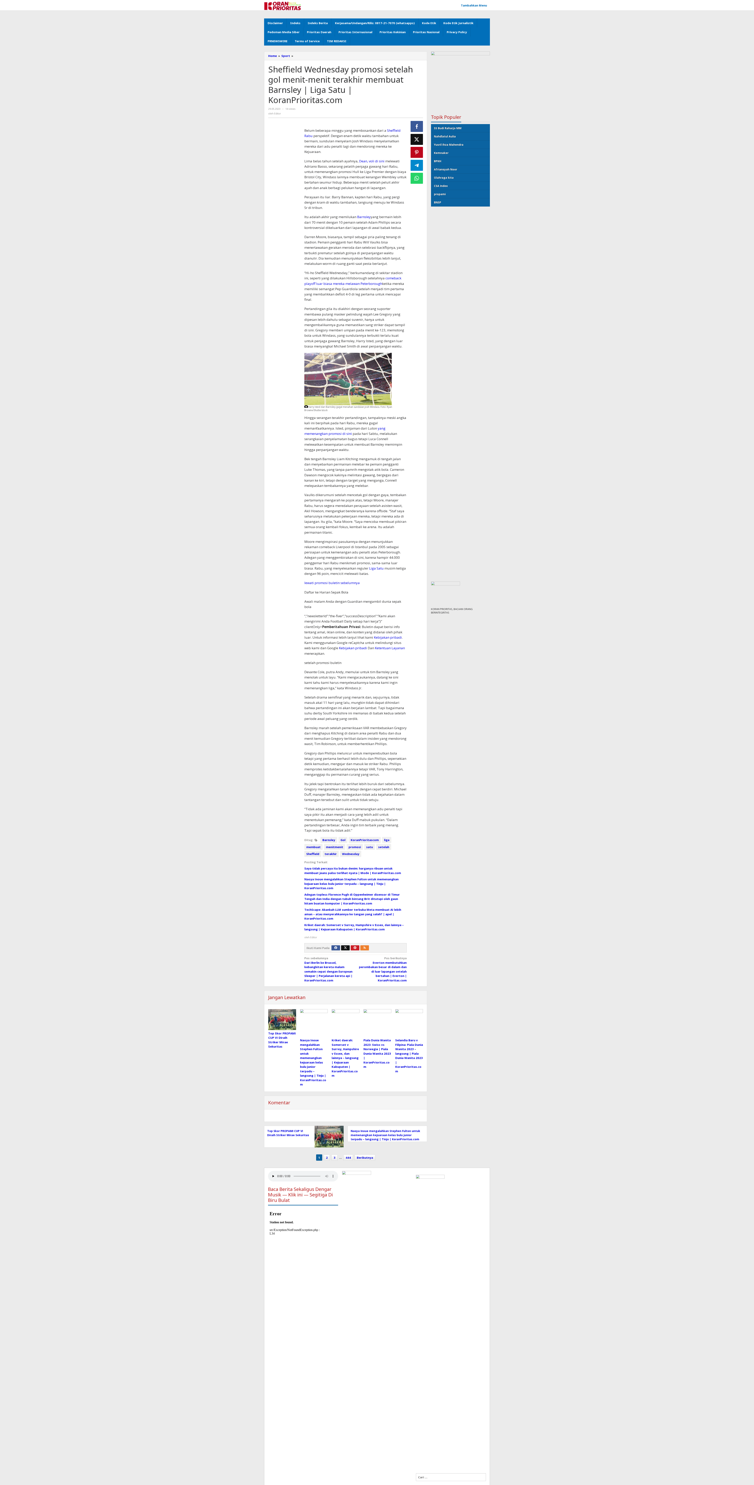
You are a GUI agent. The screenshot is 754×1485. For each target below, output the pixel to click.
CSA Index (441, 186)
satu (369, 847)
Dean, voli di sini (371, 161)
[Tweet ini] (417, 139)
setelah (383, 847)
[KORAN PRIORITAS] (282, 6)
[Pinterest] (355, 947)
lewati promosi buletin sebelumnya (332, 583)
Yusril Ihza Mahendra (448, 144)
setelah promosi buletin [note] (322, 662)
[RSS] (364, 947)
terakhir (331, 854)
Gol (342, 840)
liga (386, 840)
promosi (355, 847)
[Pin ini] (417, 152)
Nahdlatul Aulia (445, 136)
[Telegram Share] (417, 165)
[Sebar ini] (417, 126)
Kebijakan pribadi (388, 637)
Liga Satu (376, 568)
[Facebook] (335, 947)
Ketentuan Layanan (390, 648)
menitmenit (334, 847)
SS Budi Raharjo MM (447, 128)
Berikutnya (365, 1157)
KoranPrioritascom (365, 840)
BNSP (437, 202)
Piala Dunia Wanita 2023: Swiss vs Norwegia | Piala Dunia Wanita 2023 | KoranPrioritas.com (377, 1053)
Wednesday (350, 854)
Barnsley (364, 217)
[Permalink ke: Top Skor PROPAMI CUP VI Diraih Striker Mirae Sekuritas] (282, 1020)
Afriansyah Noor (445, 169)
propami (440, 194)
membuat (313, 847)
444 (348, 1157)
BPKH (437, 161)
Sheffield (312, 854)
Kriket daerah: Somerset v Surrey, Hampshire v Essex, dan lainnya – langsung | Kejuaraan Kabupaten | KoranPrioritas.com (345, 1057)
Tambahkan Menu (474, 5)
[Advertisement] (284, 192)
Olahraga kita (444, 177)
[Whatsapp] (417, 178)
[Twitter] (345, 947)
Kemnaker (441, 153)
